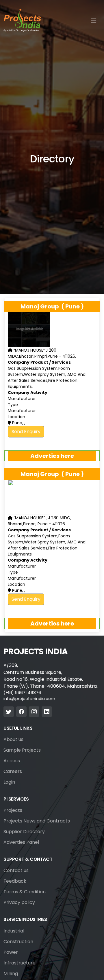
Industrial (13, 931)
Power (10, 952)
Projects (12, 810)
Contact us (16, 870)
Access (11, 761)
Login (9, 782)
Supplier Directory (24, 831)
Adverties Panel (21, 842)
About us (13, 739)
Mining (10, 973)
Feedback (14, 881)
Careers (12, 771)
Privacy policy (19, 902)
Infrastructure (19, 963)
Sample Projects (22, 750)
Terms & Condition (24, 892)
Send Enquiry (26, 431)
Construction (18, 941)
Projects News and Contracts (36, 821)
